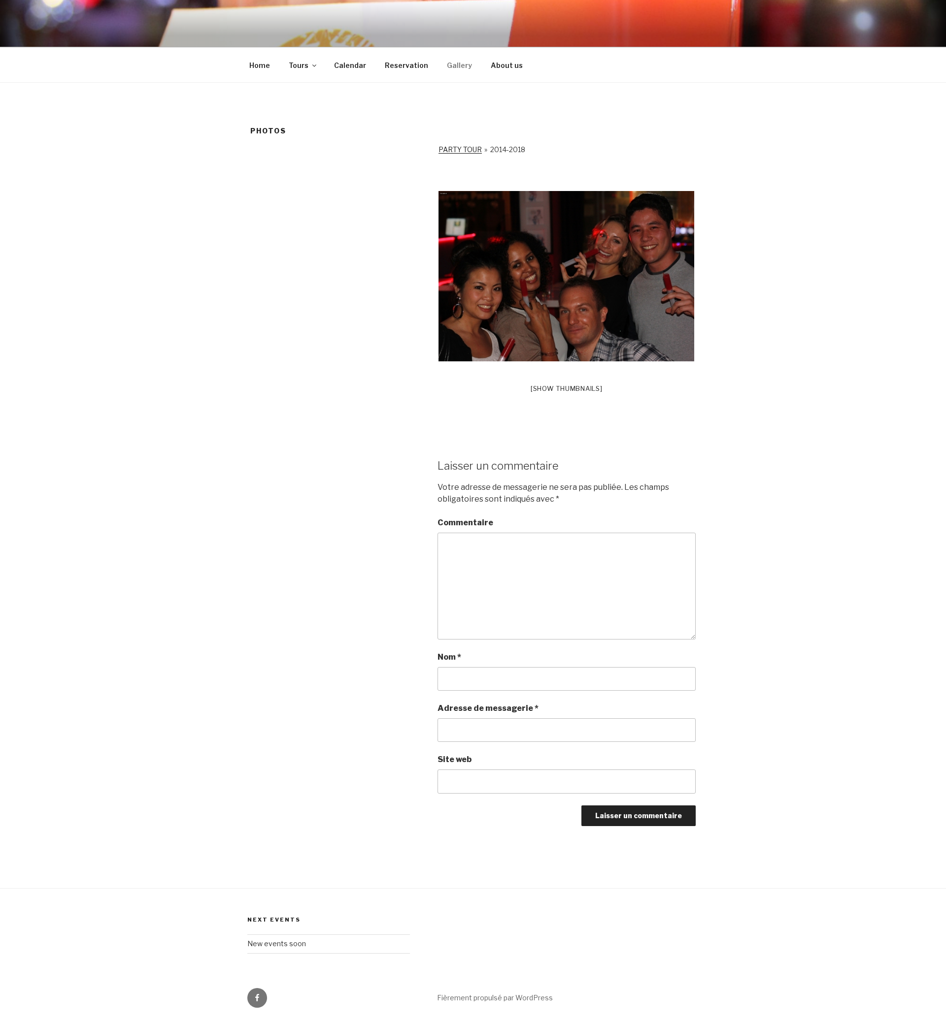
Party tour (460, 149)
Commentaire (465, 522)
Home (259, 65)
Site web (455, 759)
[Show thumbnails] (567, 388)
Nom (449, 657)
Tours (298, 65)
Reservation (406, 65)
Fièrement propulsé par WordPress (495, 997)
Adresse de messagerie (488, 708)
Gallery (459, 65)
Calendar (350, 65)
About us (507, 65)
